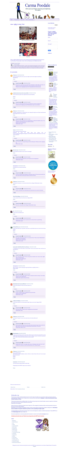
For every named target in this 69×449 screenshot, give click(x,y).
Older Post (43, 387)
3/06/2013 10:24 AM (27, 188)
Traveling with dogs (16, 432)
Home (12, 19)
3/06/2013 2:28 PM (24, 300)
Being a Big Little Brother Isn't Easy (52, 137)
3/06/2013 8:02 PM (26, 342)
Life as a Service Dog (29, 19)
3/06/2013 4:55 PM (26, 274)
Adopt (13, 424)
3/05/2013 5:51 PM (20, 75)
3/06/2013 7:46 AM (26, 102)
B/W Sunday (14, 429)
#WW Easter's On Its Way (55, 84)
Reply (14, 79)
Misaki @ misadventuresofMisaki (19, 283)
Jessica (14, 129)
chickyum (14, 433)
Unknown (15, 75)
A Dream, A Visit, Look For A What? (55, 73)
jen (13, 211)
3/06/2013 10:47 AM (24, 226)
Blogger (34, 446)
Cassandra (15, 361)
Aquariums (14, 434)
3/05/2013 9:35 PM (19, 129)
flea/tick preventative (16, 442)
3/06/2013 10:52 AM (27, 236)
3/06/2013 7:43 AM (26, 157)
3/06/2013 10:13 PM (20, 351)
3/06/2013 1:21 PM (21, 265)
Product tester (15, 438)
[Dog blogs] (54, 185)
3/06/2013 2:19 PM (29, 283)
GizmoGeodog (15, 333)
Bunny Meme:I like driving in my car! (52, 139)
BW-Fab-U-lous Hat (55, 107)
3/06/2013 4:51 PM (26, 323)
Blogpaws (14, 420)
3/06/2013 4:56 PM (26, 255)
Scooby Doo (14, 428)
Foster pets (14, 437)
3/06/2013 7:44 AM (26, 140)
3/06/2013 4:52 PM (26, 307)
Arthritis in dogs (15, 441)
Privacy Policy (16, 19)
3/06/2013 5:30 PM (22, 333)
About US (22, 19)
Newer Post (13, 387)
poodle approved (15, 439)
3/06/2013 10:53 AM (27, 218)
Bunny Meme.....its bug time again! (53, 135)
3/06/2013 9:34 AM (20, 181)
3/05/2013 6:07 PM (26, 83)
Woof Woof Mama (16, 196)
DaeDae (13, 436)
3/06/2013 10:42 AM (18, 211)
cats (13, 423)
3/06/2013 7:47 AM (26, 119)
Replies (15, 81)
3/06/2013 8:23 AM (21, 165)
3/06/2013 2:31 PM (20, 316)
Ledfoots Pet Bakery (17, 300)
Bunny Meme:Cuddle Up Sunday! (53, 141)
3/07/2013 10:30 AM (21, 361)
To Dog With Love (16, 226)
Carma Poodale (19, 83)
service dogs (14, 430)
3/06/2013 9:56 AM (24, 196)
